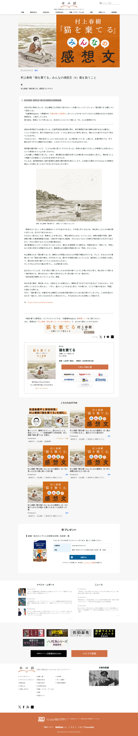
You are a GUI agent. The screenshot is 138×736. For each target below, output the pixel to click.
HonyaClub (100, 379)
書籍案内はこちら (49, 653)
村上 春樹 (36, 100)
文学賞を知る (59, 12)
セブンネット (100, 374)
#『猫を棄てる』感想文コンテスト (95, 439)
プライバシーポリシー (26, 680)
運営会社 (22, 683)
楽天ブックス (85, 374)
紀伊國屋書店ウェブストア (69, 379)
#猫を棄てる (31, 441)
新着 (22, 12)
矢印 (70, 618)
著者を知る (33, 12)
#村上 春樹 (39, 441)
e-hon (85, 379)
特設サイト (102, 12)
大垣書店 (85, 385)
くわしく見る (83, 367)
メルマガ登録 (89, 653)
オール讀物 (60, 680)
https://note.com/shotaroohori (40, 302)
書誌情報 (114, 12)
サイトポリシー (24, 676)
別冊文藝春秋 (61, 683)
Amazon (69, 374)
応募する (78, 557)
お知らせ (22, 686)
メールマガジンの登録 (88, 562)
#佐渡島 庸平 (47, 441)
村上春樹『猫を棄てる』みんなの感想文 (54, 322)
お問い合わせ (23, 689)
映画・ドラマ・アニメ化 (76, 12)
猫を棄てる (28, 100)
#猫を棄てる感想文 (58, 114)
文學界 (59, 676)
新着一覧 (40, 676)
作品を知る (46, 12)
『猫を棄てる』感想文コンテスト (51, 100)
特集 (91, 12)
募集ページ (83, 318)
